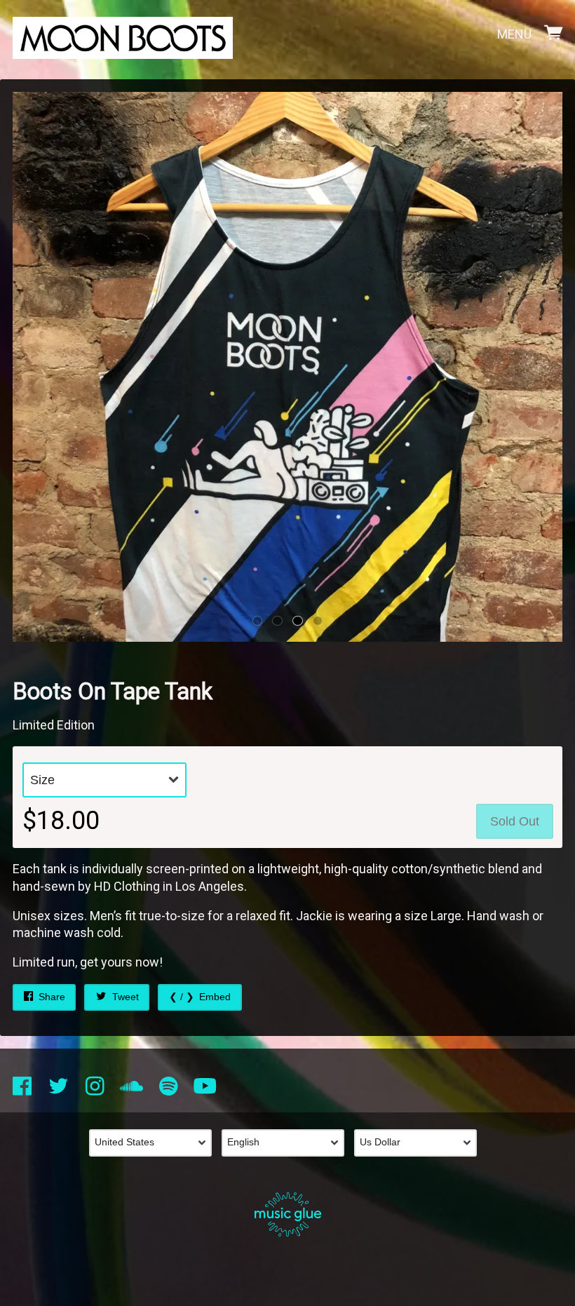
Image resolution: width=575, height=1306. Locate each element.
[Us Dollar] (420, 1143)
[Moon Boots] (123, 35)
